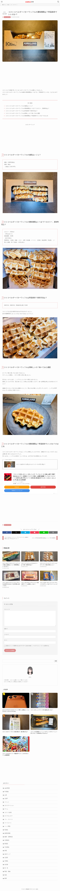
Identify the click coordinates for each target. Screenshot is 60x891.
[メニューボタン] (2, 2)
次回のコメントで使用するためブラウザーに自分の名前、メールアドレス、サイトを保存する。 (28, 645)
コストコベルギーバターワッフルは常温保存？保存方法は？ (22, 110)
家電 (5, 850)
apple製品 (7, 788)
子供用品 (6, 847)
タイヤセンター (8, 815)
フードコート (7, 822)
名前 (6, 628)
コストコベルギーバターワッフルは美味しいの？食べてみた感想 (23, 113)
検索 (56, 661)
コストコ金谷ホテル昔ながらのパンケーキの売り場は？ (30, 464)
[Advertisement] (30, 74)
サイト (5, 640)
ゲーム (6, 809)
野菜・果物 (7, 871)
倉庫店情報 (7, 833)
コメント (7, 609)
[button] (6, 532)
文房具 (6, 857)
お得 (5, 795)
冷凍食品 (6, 840)
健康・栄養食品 (8, 836)
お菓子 (6, 798)
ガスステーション (9, 805)
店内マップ (7, 854)
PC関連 (6, 791)
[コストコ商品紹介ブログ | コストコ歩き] (30, 2)
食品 (5, 875)
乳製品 (6, 829)
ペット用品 (7, 826)
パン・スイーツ (7, 17)
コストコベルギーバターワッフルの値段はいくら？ (19, 106)
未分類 (6, 864)
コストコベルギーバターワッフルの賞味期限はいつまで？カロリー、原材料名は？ (27, 108)
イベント (6, 802)
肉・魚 (6, 868)
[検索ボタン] (58, 2)
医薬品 (6, 843)
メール (6, 634)
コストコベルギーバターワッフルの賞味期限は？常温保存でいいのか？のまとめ (27, 115)
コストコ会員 (7, 812)
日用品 (6, 861)
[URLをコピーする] (53, 532)
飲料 (5, 878)
